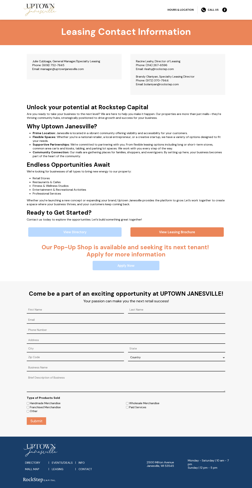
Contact (85, 469)
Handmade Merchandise (45, 403)
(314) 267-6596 (156, 65)
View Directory (75, 232)
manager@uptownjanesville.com (62, 69)
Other (33, 411)
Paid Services (137, 407)
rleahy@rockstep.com (159, 69)
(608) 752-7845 (53, 65)
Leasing (57, 469)
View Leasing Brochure (177, 232)
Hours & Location (181, 9)
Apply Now (126, 265)
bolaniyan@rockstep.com (161, 84)
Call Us (213, 9)
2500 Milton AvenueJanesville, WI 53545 (160, 464)
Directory (32, 463)
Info (82, 463)
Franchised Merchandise (45, 407)
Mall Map (32, 469)
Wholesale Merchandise (144, 403)
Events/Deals (62, 463)
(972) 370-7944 (157, 80)
